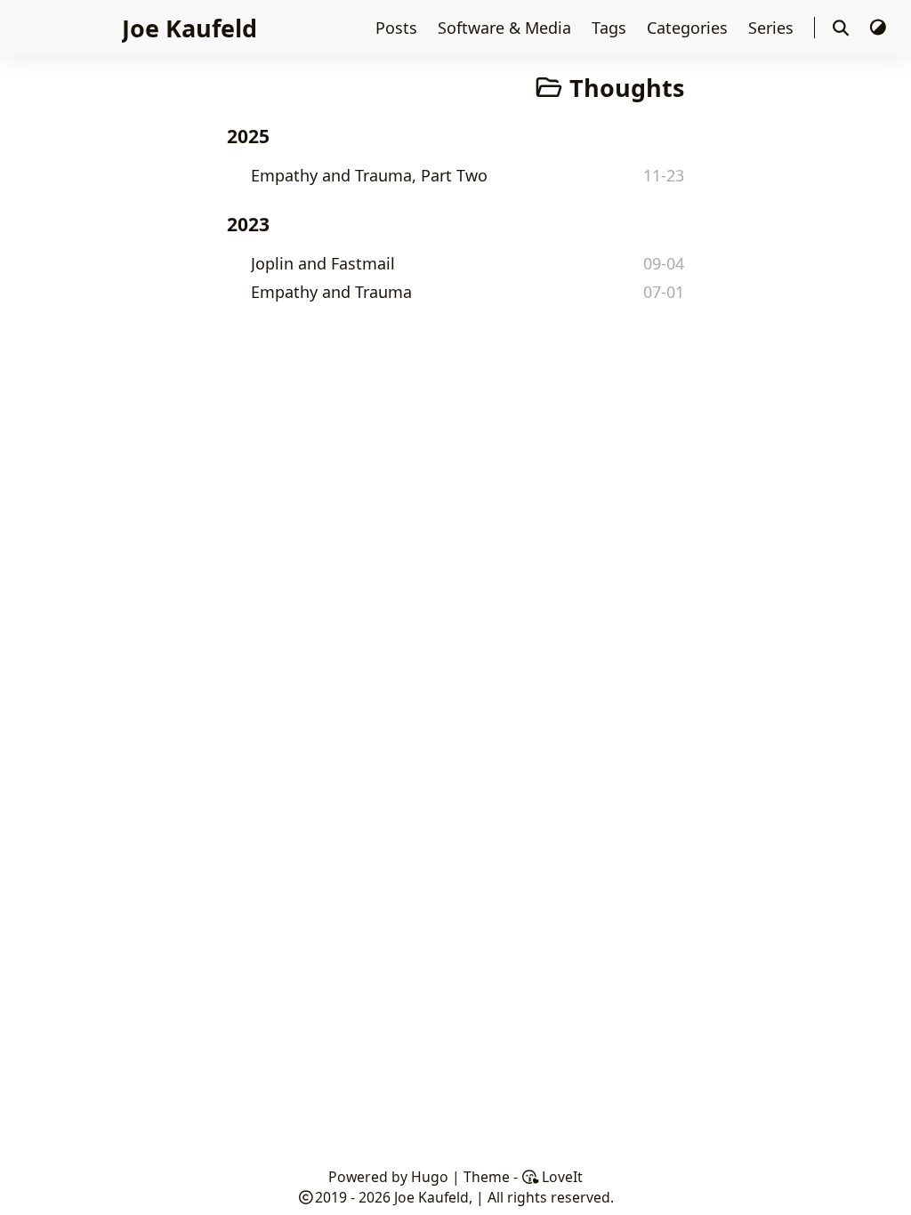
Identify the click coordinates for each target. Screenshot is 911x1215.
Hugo (429, 1177)
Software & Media (507, 27)
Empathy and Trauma (331, 291)
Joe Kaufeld (189, 28)
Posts (398, 27)
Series (773, 27)
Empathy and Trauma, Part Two (369, 175)
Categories (689, 27)
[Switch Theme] (877, 27)
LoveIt (560, 1177)
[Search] (841, 28)
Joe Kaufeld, (433, 1197)
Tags (611, 27)
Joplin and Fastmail (323, 263)
